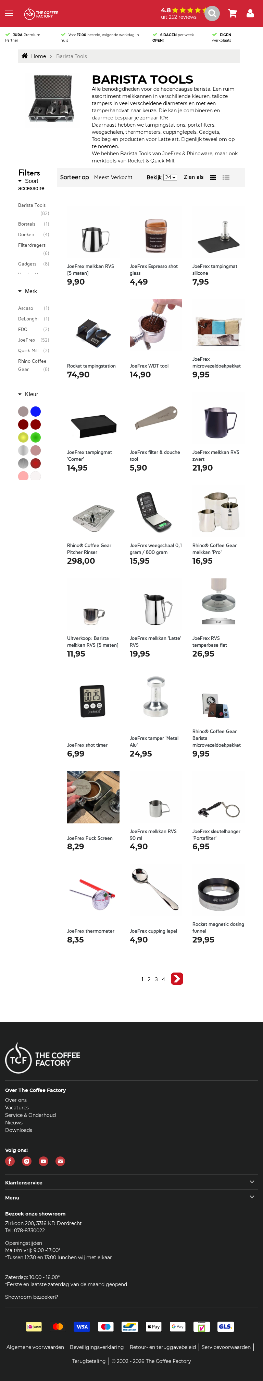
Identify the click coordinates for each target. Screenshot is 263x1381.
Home (38, 56)
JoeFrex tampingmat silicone (214, 270)
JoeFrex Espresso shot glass (154, 270)
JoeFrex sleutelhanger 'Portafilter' (216, 835)
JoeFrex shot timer (87, 745)
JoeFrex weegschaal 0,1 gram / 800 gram (156, 549)
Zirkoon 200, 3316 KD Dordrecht (43, 1223)
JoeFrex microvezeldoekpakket (216, 363)
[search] (216, 13)
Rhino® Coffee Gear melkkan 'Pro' (214, 549)
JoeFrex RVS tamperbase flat (209, 642)
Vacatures (17, 1108)
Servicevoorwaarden (226, 1347)
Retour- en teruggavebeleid (163, 1347)
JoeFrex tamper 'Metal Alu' (154, 742)
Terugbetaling (89, 1361)
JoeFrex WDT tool (149, 366)
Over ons (16, 1100)
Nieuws (14, 1123)
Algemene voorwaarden (35, 1347)
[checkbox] (33, 209)
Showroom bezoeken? (31, 1297)
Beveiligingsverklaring (97, 1347)
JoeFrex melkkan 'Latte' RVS (155, 642)
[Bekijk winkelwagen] (232, 13)
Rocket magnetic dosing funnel (218, 928)
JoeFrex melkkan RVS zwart (215, 456)
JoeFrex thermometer (90, 931)
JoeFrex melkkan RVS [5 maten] (90, 270)
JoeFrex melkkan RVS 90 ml (153, 835)
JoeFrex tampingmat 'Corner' (89, 456)
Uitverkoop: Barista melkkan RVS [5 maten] (92, 642)
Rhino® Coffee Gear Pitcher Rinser (89, 549)
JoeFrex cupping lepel (153, 931)
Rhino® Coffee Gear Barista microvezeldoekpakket (216, 738)
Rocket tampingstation (91, 366)
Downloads (18, 1130)
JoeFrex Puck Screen (90, 838)
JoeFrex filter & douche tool (155, 456)
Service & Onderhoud (30, 1115)
